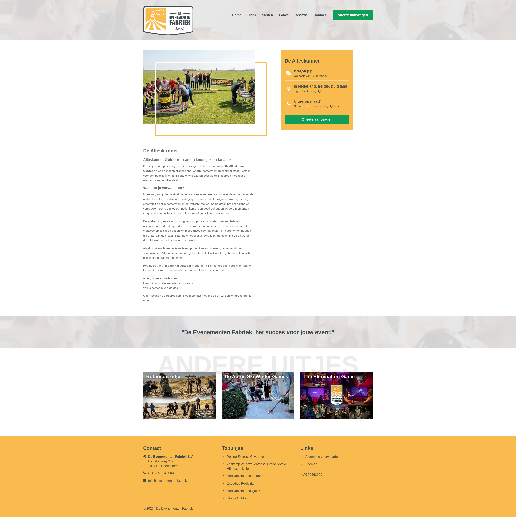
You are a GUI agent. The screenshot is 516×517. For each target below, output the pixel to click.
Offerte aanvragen (317, 119)
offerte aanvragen (353, 15)
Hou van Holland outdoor (245, 476)
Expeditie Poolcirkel (241, 483)
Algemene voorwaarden (322, 456)
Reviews (301, 15)
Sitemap (311, 464)
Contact (320, 15)
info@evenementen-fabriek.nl (169, 480)
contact (307, 106)
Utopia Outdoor (238, 498)
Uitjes (251, 15)
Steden (267, 15)
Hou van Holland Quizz (243, 491)
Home (236, 15)
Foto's (284, 15)
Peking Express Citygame (245, 456)
